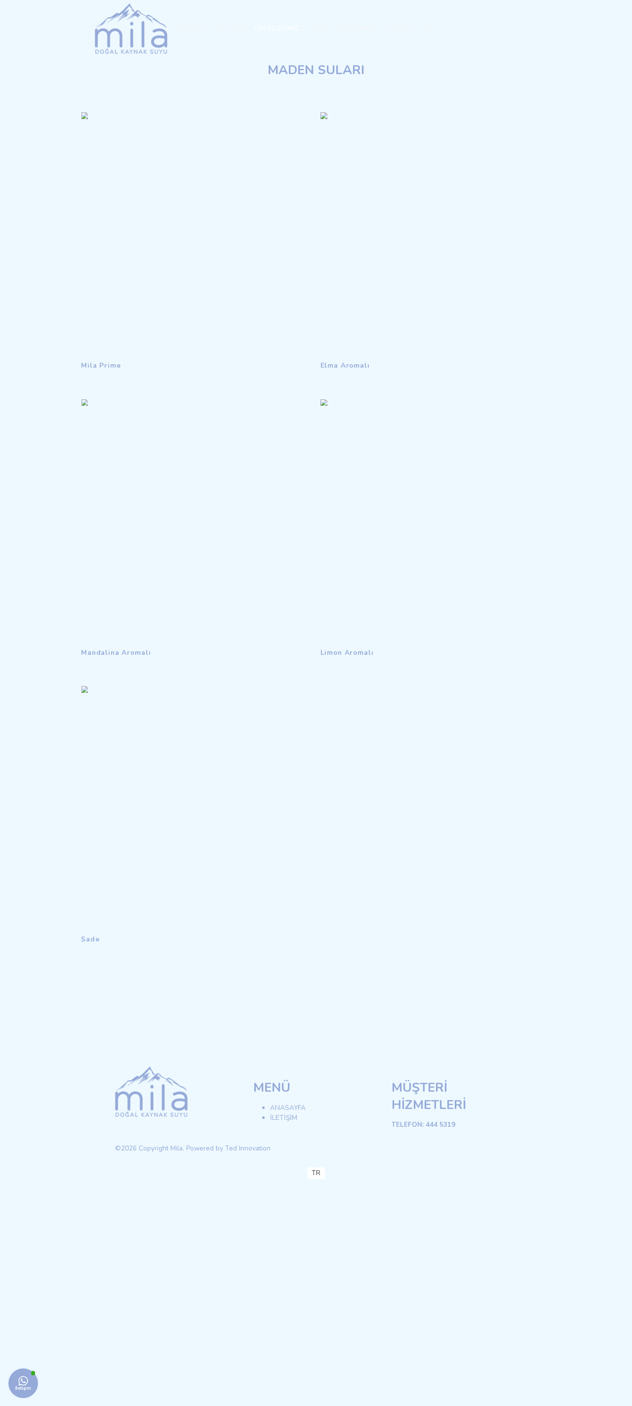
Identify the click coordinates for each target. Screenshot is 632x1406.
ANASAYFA (288, 1107)
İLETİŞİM (283, 1117)
